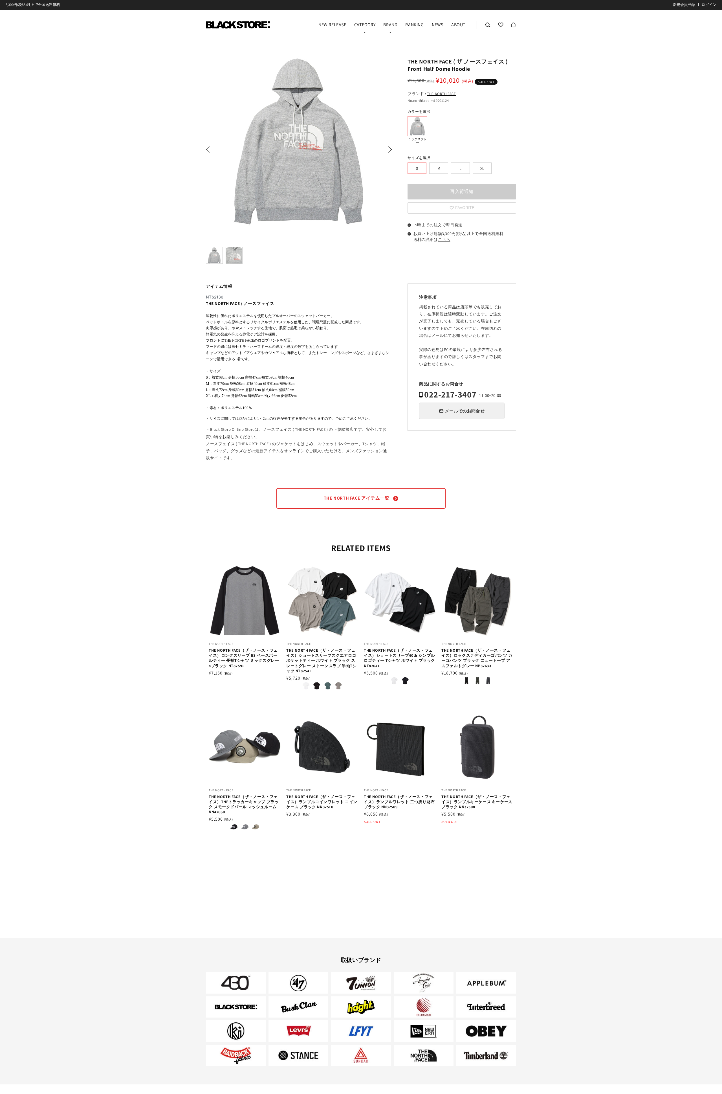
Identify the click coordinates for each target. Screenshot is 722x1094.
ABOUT (458, 25)
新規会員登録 (684, 4)
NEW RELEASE (332, 25)
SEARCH (488, 25)
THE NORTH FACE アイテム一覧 (357, 498)
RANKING (414, 25)
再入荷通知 (462, 191)
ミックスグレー (417, 126)
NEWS (437, 25)
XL (482, 168)
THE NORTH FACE (441, 93)
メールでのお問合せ (465, 411)
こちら (444, 239)
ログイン (708, 4)
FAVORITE (500, 25)
